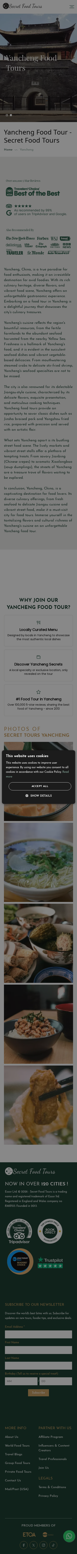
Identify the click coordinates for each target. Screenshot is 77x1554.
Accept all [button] (40, 786)
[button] (38, 796)
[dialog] (38, 777)
